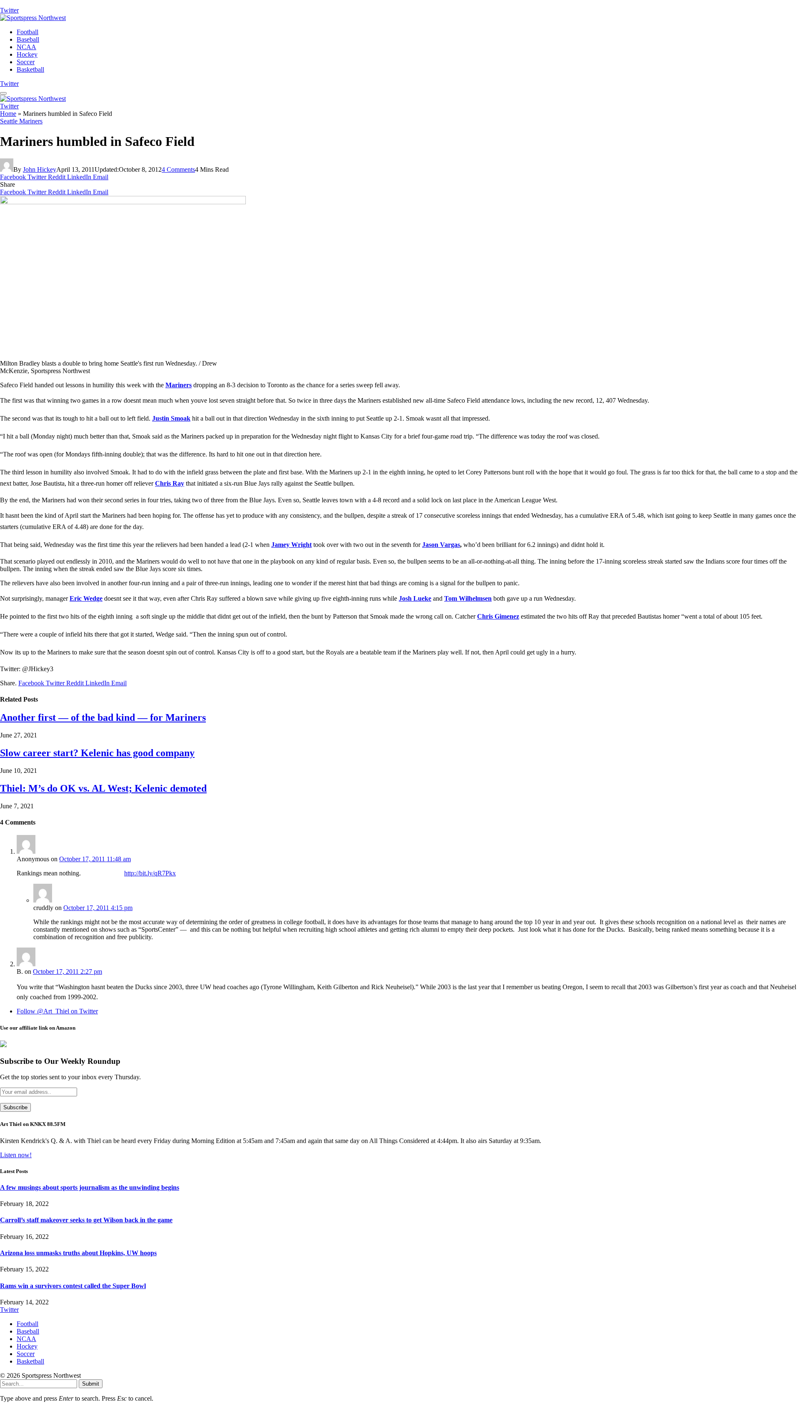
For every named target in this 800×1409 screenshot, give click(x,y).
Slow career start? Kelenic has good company (97, 752)
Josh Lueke (415, 598)
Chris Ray (169, 483)
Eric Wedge (86, 598)
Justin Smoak (171, 418)
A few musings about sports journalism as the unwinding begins (89, 1187)
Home (8, 113)
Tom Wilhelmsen (468, 598)
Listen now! (16, 1154)
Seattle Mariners (21, 121)
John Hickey (39, 169)
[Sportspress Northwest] (33, 17)
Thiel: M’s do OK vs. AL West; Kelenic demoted (103, 788)
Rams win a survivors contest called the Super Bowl (73, 1285)
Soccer (26, 61)
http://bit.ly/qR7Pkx (150, 873)
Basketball (30, 69)
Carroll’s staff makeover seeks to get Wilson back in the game (86, 1219)
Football (27, 31)
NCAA (26, 46)
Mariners (178, 385)
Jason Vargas (441, 544)
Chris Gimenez (498, 616)
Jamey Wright (291, 544)
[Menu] (3, 93)
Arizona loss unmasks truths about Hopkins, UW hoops (78, 1252)
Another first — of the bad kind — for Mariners (103, 717)
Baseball (28, 39)
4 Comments (178, 169)
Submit (90, 1384)
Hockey (27, 54)
